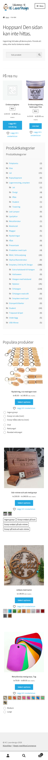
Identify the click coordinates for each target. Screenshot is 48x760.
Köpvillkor (7, 745)
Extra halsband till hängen (23, 269)
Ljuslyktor (13, 216)
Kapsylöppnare (15, 178)
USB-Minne (13, 322)
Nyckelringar (14, 235)
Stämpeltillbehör (16, 303)
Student (15, 202)
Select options (24, 402)
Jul (10, 173)
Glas (11, 168)
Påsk (14, 197)
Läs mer (35, 126)
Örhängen (16, 288)
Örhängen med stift (20, 293)
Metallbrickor (15, 221)
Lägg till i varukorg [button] (12, 125)
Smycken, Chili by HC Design (21, 264)
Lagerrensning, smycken (19, 182)
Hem (7, 17)
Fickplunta (13, 163)
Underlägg (13, 317)
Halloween (16, 274)
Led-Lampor (14, 211)
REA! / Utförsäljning (17, 255)
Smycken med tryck (20, 298)
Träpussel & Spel (16, 313)
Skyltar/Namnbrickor (18, 260)
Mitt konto (8, 756)
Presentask (14, 245)
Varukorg (37, 753)
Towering (16, 206)
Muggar (12, 231)
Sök (24, 756)
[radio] (11, 412)
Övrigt (15, 192)
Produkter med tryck (17, 250)
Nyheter (15, 284)
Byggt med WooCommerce (24, 745)
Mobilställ (13, 226)
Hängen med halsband (21, 279)
